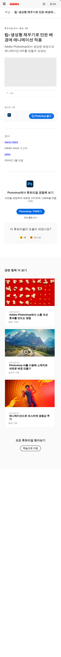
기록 (11, 93)
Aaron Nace (11, 142)
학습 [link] (7, 12)
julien (7, 154)
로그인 (53, 4)
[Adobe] (14, 4)
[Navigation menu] (4, 4)
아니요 (37, 237)
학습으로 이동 (30, 448)
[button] (44, 4)
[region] (30, 302)
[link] (7, 13)
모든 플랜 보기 (30, 217)
